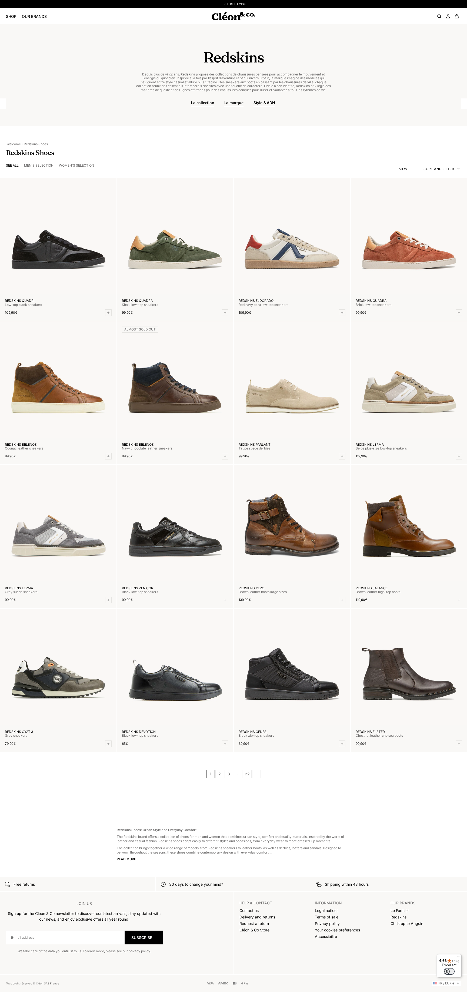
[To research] (439, 16)
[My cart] (456, 16)
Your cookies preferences (337, 930)
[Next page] (256, 774)
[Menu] (458, 957)
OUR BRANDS (34, 16)
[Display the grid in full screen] (410, 169)
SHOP (11, 16)
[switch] (449, 971)
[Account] (448, 16)
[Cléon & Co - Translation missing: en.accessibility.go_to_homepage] (233, 16)
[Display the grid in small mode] (415, 169)
